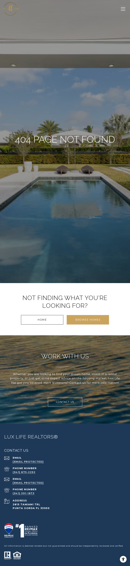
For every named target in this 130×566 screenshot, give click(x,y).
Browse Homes (87, 319)
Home (42, 319)
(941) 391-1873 (23, 493)
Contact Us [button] (65, 401)
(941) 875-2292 (24, 472)
